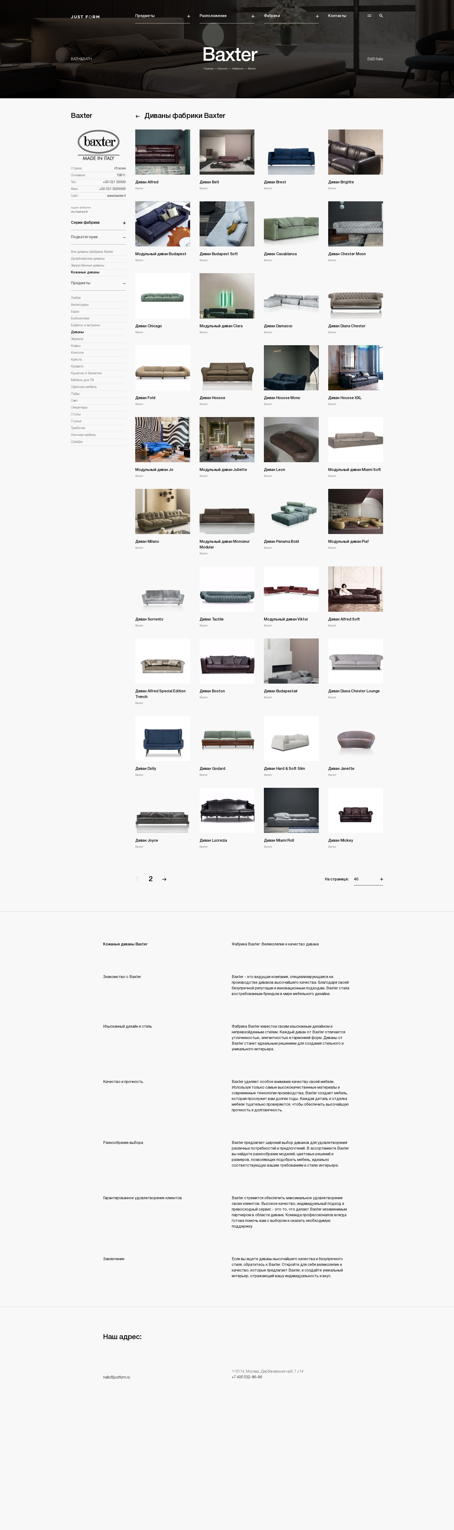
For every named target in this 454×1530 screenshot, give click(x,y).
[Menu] (369, 16)
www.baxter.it (116, 196)
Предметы (145, 16)
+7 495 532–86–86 (247, 1377)
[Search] (381, 16)
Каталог (223, 68)
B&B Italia (375, 59)
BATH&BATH (81, 59)
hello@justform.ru (116, 1377)
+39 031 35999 (114, 182)
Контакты (337, 16)
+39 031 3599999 (112, 189)
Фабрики (272, 16)
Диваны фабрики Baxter (184, 116)
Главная (209, 68)
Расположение (213, 16)
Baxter (252, 68)
